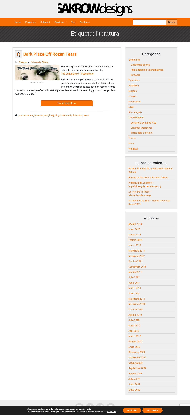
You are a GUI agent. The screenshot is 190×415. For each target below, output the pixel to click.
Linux (131, 107)
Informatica (134, 101)
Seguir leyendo (67, 103)
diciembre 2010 (136, 298)
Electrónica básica (140, 64)
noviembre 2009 (137, 357)
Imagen (132, 96)
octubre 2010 (135, 309)
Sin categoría (135, 112)
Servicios (59, 22)
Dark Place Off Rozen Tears (50, 54)
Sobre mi (45, 22)
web (46, 115)
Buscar (171, 22)
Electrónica (134, 59)
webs (86, 115)
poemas (38, 115)
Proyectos (30, 22)
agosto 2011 (135, 272)
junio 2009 (134, 384)
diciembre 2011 (136, 250)
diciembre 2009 (136, 352)
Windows (133, 148)
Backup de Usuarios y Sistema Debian (148, 177)
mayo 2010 (134, 325)
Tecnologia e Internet (141, 132)
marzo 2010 (134, 336)
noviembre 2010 (137, 304)
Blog (73, 22)
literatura (78, 115)
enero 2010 (134, 347)
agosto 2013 (135, 224)
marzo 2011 (134, 288)
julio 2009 (134, 379)
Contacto (85, 22)
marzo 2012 (134, 245)
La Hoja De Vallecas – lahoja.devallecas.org (140, 193)
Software (135, 74)
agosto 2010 (135, 314)
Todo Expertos (135, 117)
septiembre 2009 (137, 368)
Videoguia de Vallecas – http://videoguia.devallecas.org (144, 184)
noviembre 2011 (137, 256)
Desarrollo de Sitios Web (143, 122)
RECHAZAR (152, 410)
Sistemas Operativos (141, 127)
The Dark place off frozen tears (77, 73)
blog (51, 115)
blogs (58, 115)
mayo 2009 (134, 389)
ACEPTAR (132, 410)
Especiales (134, 80)
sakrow (23, 62)
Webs (45, 62)
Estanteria (36, 62)
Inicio (17, 22)
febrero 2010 (135, 341)
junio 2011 (134, 282)
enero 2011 (134, 293)
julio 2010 (134, 320)
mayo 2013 (134, 229)
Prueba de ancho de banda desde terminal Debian (150, 170)
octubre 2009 (135, 363)
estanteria (67, 115)
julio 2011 (134, 277)
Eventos (132, 91)
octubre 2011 (135, 261)
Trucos (132, 138)
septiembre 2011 (137, 266)
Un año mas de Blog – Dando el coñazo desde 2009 (149, 202)
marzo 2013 (134, 234)
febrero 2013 (135, 240)
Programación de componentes (147, 69)
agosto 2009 (135, 373)
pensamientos (26, 115)
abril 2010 (133, 330)
